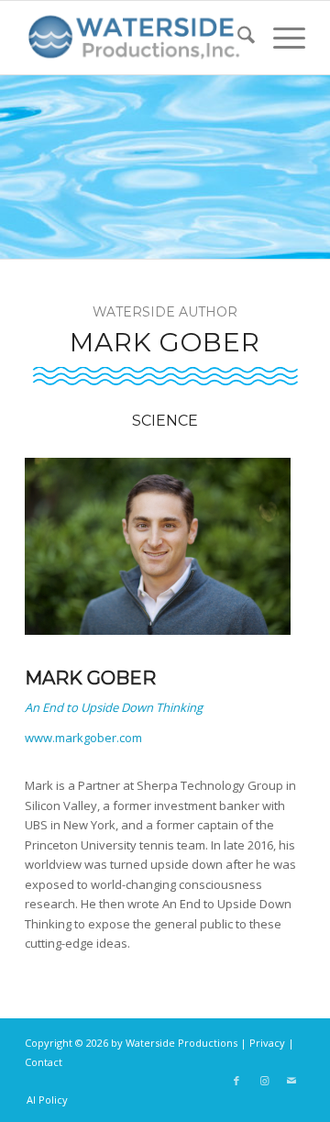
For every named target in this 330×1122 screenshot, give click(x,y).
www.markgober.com (83, 737)
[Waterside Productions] (137, 37)
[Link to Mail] (291, 1080)
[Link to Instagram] (264, 1080)
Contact (43, 1062)
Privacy (267, 1043)
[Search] (237, 37)
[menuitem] (237, 37)
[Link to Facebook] (236, 1080)
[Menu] (280, 37)
